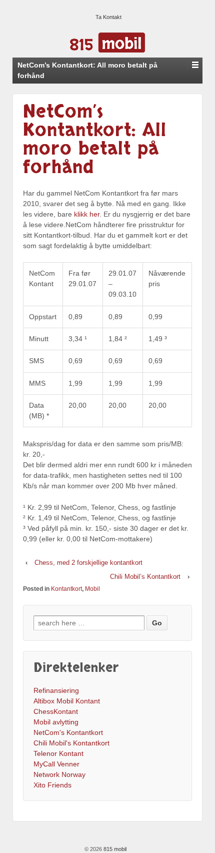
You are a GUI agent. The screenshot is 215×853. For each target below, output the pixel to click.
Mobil (92, 588)
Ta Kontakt (109, 17)
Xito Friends (53, 785)
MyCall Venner (57, 764)
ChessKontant (56, 711)
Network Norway (60, 774)
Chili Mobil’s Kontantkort (145, 576)
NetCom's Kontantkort (68, 732)
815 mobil (114, 849)
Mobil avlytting (56, 722)
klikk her (87, 214)
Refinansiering (56, 690)
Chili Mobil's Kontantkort (72, 743)
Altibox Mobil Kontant (67, 701)
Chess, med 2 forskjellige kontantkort (88, 562)
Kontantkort (66, 588)
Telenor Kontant (59, 753)
